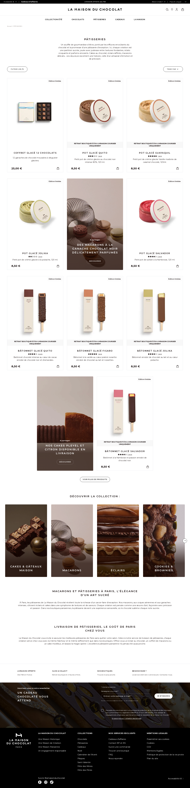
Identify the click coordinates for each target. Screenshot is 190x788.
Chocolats (82, 739)
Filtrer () (16, 69)
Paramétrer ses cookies (158, 739)
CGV (149, 747)
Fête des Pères (85, 770)
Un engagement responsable (52, 751)
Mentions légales (155, 751)
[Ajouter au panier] (58, 168)
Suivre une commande (119, 747)
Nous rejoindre (116, 758)
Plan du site (152, 758)
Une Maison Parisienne (49, 747)
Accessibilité (174, 778)
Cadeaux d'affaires (117, 739)
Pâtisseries (83, 743)
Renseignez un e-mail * (109, 691)
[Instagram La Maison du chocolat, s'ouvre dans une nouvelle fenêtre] (45, 782)
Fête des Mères (85, 766)
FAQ (111, 754)
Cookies (150, 743)
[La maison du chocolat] (95, 9)
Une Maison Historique (49, 739)
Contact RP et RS (117, 743)
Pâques (81, 758)
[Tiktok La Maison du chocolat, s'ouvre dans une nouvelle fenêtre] (51, 782)
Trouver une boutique (119, 751)
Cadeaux (82, 747)
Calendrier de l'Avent (87, 754)
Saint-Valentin (84, 762)
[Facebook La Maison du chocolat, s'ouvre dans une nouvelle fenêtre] (39, 782)
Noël (80, 751)
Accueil (9, 26)
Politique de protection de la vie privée (165, 754)
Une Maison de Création (49, 743)
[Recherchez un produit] (167, 9)
